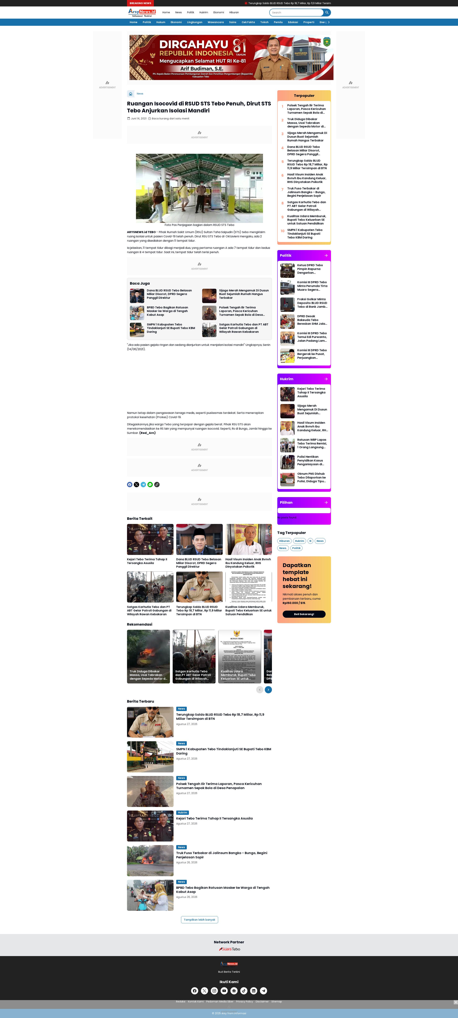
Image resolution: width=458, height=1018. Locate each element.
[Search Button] (327, 12)
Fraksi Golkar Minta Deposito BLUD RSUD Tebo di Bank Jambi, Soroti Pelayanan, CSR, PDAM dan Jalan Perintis (312, 303)
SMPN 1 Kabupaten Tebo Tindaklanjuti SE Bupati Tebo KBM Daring (171, 328)
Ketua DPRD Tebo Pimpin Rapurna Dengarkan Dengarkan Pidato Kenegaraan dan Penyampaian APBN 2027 (311, 269)
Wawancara (216, 22)
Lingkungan (194, 22)
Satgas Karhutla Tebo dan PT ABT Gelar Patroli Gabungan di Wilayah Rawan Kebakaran (243, 328)
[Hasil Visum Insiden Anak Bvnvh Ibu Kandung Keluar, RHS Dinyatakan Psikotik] (248, 539)
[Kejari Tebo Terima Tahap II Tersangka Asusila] (150, 539)
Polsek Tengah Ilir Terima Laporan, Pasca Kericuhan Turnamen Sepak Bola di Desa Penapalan (241, 311)
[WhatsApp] (150, 484)
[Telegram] (143, 484)
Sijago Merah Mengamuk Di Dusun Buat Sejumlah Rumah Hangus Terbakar (244, 294)
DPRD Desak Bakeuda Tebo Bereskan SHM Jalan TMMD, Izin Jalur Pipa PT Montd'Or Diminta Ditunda (312, 320)
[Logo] (229, 964)
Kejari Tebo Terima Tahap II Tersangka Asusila (147, 561)
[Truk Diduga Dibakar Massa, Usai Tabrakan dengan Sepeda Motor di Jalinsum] (148, 656)
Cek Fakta (248, 22)
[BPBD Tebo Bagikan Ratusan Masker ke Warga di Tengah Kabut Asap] (137, 313)
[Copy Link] (157, 484)
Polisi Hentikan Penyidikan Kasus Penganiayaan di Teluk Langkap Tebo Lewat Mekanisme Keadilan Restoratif (312, 460)
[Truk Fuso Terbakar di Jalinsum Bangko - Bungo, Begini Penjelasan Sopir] (150, 860)
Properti (308, 22)
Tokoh (264, 22)
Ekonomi (218, 12)
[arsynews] (142, 12)
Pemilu (278, 22)
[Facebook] (129, 484)
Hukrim (203, 12)
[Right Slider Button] (327, 22)
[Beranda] (130, 93)
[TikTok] (243, 990)
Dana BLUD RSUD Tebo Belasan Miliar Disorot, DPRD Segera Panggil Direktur (169, 294)
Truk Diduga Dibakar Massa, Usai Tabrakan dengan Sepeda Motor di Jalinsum (148, 675)
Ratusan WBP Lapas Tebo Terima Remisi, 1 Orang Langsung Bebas (312, 443)
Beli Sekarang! (304, 614)
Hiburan (234, 12)
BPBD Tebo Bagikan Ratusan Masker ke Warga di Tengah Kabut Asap (167, 311)
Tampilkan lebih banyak (199, 920)
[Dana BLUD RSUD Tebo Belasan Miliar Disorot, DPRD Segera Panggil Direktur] (137, 296)
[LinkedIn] (253, 990)
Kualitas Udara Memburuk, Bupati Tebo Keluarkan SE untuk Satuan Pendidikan (248, 610)
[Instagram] (214, 990)
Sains (232, 22)
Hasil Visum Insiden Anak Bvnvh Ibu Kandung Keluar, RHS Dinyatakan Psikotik (248, 563)
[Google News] (234, 990)
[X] (136, 484)
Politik (190, 12)
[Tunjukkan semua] (326, 255)
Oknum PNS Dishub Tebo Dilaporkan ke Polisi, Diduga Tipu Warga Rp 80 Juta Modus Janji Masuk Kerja (311, 477)
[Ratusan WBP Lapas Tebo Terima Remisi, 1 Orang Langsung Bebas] (287, 445)
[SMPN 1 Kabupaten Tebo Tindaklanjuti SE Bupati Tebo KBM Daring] (137, 330)
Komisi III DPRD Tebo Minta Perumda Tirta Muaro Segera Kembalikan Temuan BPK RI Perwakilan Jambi (312, 286)
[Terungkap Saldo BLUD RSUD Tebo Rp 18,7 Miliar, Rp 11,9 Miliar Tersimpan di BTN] (199, 586)
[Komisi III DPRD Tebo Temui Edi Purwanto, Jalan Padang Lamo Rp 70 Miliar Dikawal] (287, 339)
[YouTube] (224, 990)
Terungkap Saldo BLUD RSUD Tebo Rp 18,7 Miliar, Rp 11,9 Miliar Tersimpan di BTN (258, 3)
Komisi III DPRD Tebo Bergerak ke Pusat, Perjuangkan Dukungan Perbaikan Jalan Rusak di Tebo (312, 354)
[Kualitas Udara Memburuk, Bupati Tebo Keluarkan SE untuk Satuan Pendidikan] (248, 586)
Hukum (160, 22)
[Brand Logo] (229, 949)
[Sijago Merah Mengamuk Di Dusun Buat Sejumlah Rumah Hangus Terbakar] (209, 296)
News (178, 12)
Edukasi (293, 22)
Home (166, 12)
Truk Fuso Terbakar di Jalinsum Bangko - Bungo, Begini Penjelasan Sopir (221, 855)
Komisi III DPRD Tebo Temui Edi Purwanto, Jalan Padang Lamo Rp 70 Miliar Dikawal (312, 337)
